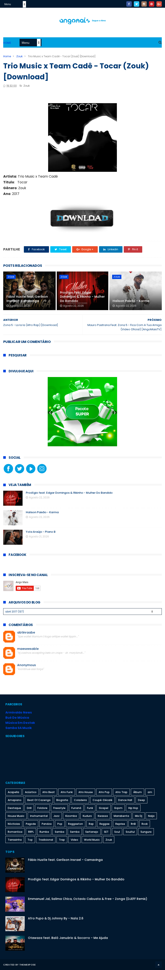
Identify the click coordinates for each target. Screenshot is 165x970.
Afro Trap (121, 792)
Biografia (62, 800)
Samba (59, 832)
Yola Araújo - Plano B (40, 532)
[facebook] (129, 4)
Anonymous (26, 665)
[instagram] (144, 4)
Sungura (146, 832)
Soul (117, 832)
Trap (62, 840)
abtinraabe (26, 632)
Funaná (76, 808)
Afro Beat (48, 792)
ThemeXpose (27, 964)
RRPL (31, 832)
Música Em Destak (20, 723)
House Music (16, 816)
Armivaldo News (18, 712)
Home (7, 43)
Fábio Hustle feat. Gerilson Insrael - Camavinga (27, 298)
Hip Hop (133, 808)
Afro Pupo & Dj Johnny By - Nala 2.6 (55, 918)
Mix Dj (138, 816)
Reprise (120, 824)
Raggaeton (75, 824)
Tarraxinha (15, 840)
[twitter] (136, 4)
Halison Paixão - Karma (131, 301)
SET (106, 832)
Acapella (13, 792)
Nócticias (14, 824)
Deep (141, 800)
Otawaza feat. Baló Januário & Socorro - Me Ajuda (68, 938)
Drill (29, 808)
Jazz (56, 816)
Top (30, 840)
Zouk (19, 56)
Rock (145, 824)
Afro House (85, 792)
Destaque (14, 808)
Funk (90, 808)
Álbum (137, 792)
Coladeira (80, 800)
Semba (74, 832)
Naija (151, 816)
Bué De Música (17, 717)
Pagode (31, 824)
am (150, 792)
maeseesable (28, 649)
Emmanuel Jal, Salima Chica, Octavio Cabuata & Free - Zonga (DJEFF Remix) (87, 899)
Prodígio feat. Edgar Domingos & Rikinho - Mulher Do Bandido (82, 296)
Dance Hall (125, 800)
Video (74, 840)
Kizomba (71, 816)
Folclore (42, 808)
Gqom (118, 808)
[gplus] (159, 4)
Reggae (104, 824)
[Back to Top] (158, 964)
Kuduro (87, 816)
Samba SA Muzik (18, 728)
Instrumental (39, 816)
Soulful (130, 832)
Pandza (47, 824)
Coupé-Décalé (102, 800)
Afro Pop (104, 792)
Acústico (31, 792)
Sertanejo (91, 832)
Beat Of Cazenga (38, 800)
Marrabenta (121, 816)
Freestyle (59, 808)
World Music (92, 840)
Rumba (44, 832)
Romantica (15, 832)
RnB (133, 824)
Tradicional (45, 840)
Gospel (103, 808)
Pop (59, 824)
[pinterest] (151, 4)
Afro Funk (67, 792)
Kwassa (103, 816)
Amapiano (14, 800)
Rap (91, 824)
